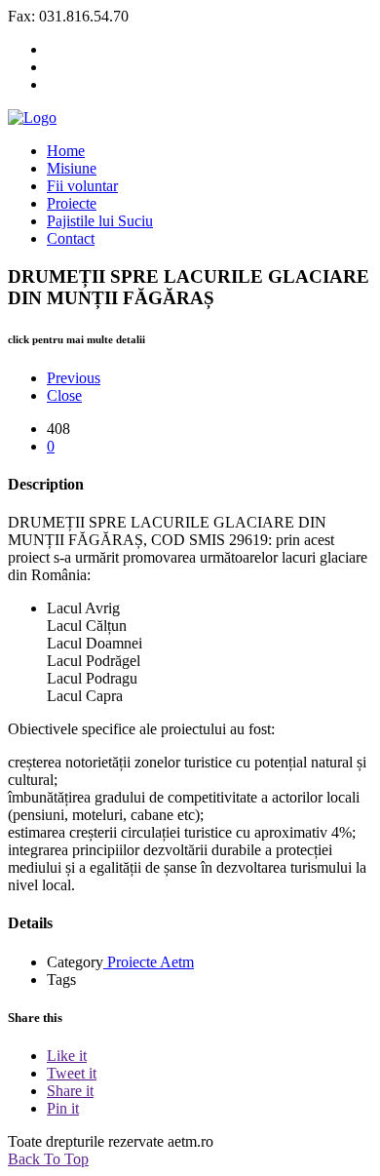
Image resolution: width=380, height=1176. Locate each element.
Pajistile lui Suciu (100, 221)
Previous (73, 378)
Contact (71, 238)
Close (64, 395)
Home (66, 150)
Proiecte (71, 203)
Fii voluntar (82, 185)
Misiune (71, 168)
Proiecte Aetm (148, 962)
